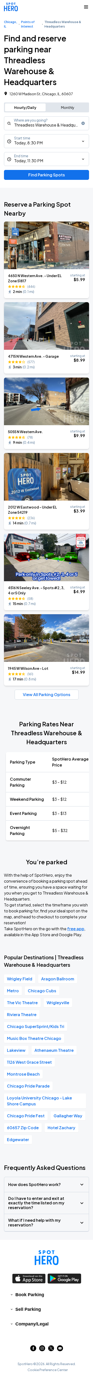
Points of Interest (28, 24)
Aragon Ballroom (57, 978)
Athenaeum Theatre (54, 1050)
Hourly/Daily (25, 107)
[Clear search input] (83, 123)
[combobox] (46, 123)
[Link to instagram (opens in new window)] (42, 1349)
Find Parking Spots (46, 174)
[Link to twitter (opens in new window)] (51, 1349)
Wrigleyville (58, 1002)
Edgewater (18, 1139)
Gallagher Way (68, 1115)
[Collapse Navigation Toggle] (86, 7)
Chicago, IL (10, 24)
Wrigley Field (19, 978)
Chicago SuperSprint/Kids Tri (35, 1026)
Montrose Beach (23, 1074)
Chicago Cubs (42, 990)
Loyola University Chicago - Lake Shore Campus (39, 1100)
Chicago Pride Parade (28, 1086)
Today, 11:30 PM (28, 160)
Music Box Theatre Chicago (34, 1038)
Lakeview (16, 1050)
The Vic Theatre (22, 1002)
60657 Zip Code (23, 1127)
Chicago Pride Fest (26, 1115)
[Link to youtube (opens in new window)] (60, 1349)
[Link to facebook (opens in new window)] (33, 1349)
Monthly (67, 107)
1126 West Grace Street (29, 1062)
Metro (13, 990)
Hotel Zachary (61, 1127)
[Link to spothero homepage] (47, 1258)
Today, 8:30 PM (28, 142)
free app (75, 928)
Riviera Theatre (21, 1014)
